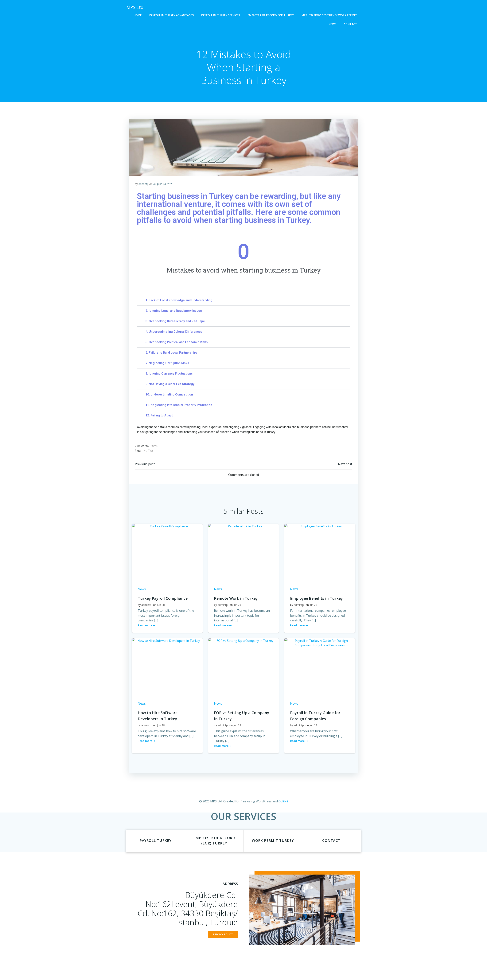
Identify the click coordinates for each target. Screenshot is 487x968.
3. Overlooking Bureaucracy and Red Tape (175, 321)
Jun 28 (161, 605)
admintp (143, 184)
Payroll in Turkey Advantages (171, 15)
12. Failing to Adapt (159, 415)
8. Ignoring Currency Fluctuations (169, 373)
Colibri (283, 801)
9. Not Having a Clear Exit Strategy (170, 384)
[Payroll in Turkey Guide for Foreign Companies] (319, 666)
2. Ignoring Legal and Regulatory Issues (174, 311)
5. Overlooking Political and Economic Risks (177, 342)
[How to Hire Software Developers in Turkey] (167, 666)
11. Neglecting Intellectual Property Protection (179, 405)
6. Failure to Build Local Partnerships (171, 352)
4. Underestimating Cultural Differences (174, 331)
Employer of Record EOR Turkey (270, 15)
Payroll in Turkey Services (220, 15)
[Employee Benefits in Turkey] (319, 552)
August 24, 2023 (163, 184)
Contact (350, 24)
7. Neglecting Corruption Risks (167, 363)
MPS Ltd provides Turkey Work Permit (329, 15)
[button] (243, 300)
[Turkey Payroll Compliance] (167, 552)
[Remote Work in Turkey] (243, 552)
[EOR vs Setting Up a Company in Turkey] (243, 666)
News (332, 24)
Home (138, 15)
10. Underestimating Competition (169, 394)
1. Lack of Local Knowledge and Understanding (179, 300)
